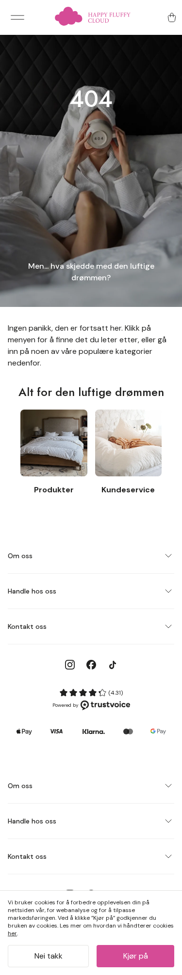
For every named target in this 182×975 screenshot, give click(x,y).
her (12, 933)
